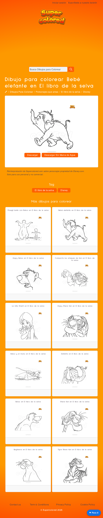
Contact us (15, 504)
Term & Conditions (39, 504)
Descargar (32, 154)
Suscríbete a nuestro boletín (82, 2)
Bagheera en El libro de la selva (28, 450)
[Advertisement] (51, 46)
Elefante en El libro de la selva (74, 354)
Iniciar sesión (59, 2)
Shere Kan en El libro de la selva (74, 402)
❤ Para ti (93, 513)
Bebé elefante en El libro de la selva (74, 210)
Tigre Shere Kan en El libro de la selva (75, 450)
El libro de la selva (70, 91)
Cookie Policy (87, 504)
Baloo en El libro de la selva (28, 402)
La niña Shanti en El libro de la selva (28, 306)
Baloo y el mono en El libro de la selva (28, 354)
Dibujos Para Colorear (21, 91)
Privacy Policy (63, 504)
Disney (86, 91)
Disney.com (78, 171)
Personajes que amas (47, 91)
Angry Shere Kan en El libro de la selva (74, 306)
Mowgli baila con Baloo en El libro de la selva (28, 210)
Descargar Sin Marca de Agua (59, 154)
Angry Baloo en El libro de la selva (28, 258)
